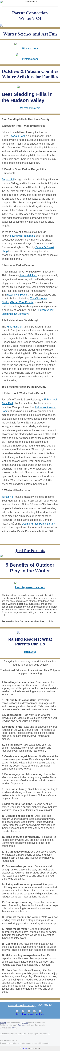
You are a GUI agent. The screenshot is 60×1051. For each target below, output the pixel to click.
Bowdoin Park (17, 136)
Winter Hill (7, 496)
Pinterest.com (30, 48)
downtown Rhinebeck (22, 235)
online (14, 1027)
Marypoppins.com (30, 108)
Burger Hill (8, 179)
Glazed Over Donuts (21, 302)
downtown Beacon (17, 294)
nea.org (30, 651)
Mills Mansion (14, 326)
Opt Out (25, 1022)
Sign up (21, 1025)
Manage (3, 1022)
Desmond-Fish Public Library (38, 523)
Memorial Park (28, 275)
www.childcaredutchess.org (22, 1005)
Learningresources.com (30, 587)
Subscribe (24, 1048)
